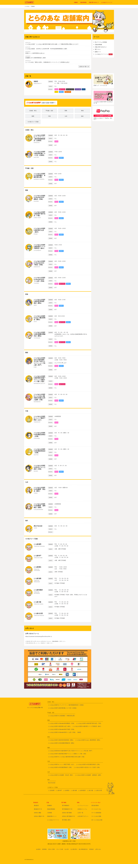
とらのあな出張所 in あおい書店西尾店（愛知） (88, 740)
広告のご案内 (51, 849)
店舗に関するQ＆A (100, 47)
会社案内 (38, 849)
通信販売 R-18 (38, 809)
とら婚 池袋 (74, 790)
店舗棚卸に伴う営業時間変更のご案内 (35, 58)
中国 (49, 116)
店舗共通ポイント (52, 816)
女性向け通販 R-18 (39, 816)
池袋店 (79, 732)
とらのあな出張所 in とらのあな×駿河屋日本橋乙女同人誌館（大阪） (66, 756)
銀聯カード (98, 52)
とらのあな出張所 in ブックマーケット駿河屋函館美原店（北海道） (66, 705)
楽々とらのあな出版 (97, 820)
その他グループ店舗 (33, 121)
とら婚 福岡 (51, 790)
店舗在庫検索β (51, 809)
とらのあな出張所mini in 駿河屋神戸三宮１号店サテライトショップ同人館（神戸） (70, 750)
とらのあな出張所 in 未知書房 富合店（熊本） (61, 775)
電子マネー (98, 49)
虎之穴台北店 (51, 782)
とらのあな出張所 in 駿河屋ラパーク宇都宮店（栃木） (87, 726)
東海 (82, 110)
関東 (66, 110)
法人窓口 (67, 849)
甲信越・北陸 (49, 110)
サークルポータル (96, 809)
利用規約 (91, 849)
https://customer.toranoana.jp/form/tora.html (37, 636)
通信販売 (36, 805)
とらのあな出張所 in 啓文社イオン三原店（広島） (87, 767)
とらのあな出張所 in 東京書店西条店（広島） (60, 767)
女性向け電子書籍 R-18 (68, 816)
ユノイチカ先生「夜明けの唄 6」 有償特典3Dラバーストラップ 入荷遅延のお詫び (47, 62)
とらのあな (27, 6)
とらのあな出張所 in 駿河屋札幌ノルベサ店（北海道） (62, 708)
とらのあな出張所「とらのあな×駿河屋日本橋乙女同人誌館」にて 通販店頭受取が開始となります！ (52, 44)
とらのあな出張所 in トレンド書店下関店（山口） (61, 764)
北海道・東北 (32, 110)
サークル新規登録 (96, 812)
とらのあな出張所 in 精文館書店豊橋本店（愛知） (61, 743)
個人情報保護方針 (83, 849)
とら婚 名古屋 (98, 790)
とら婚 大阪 (90, 790)
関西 (33, 116)
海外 (82, 116)
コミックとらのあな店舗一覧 (35, 707)
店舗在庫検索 (98, 44)
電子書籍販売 (65, 805)
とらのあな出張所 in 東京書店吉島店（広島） (88, 764)
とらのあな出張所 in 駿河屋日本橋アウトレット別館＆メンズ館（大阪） (67, 753)
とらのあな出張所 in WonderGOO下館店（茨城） (61, 729)
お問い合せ (98, 849)
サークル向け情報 (96, 816)
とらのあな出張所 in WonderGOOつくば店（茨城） (62, 732)
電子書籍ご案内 (66, 820)
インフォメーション (83, 805)
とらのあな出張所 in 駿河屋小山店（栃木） (59, 726)
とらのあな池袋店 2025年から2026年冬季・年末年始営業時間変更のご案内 (46, 48)
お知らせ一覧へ (83, 66)
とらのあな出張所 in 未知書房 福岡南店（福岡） (88, 775)
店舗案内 (33, 6)
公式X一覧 (80, 812)
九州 (66, 116)
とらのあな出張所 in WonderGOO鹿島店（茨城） (61, 723)
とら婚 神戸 (59, 790)
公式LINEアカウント (83, 816)
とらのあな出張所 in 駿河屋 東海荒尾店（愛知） (61, 740)
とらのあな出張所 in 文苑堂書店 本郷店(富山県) (61, 715)
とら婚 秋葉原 (82, 790)
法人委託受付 (74, 849)
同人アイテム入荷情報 (101, 42)
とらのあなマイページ (101, 54)
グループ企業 (59, 849)
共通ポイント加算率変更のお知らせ (34, 53)
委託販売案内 (95, 805)
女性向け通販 (37, 812)
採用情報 (44, 849)
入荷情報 (49, 812)
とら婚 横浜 (66, 790)
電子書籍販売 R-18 (67, 809)
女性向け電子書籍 (67, 812)
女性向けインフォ (82, 809)
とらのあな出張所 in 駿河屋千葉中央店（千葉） (89, 723)
